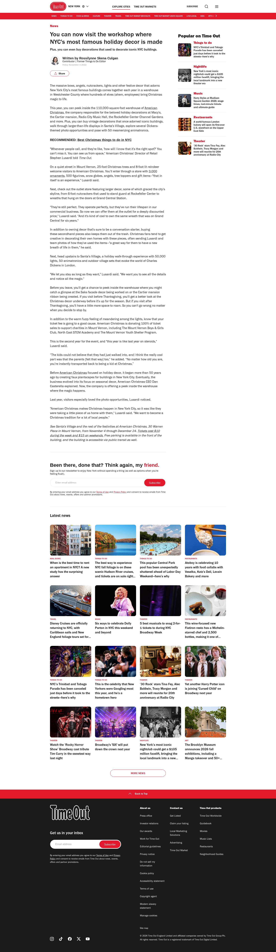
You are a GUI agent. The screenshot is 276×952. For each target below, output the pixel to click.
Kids (202, 16)
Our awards (146, 831)
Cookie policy (147, 873)
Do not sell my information (147, 864)
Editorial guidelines (150, 847)
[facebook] (70, 939)
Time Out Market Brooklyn (137, 16)
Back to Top (141, 794)
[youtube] (88, 939)
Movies (203, 831)
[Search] (206, 6)
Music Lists (206, 839)
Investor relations (149, 824)
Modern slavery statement (148, 906)
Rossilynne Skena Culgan (98, 58)
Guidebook (205, 824)
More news (138, 773)
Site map (144, 928)
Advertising (176, 843)
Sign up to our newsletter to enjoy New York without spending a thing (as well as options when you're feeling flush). (104, 472)
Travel (118, 16)
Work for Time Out (149, 839)
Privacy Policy (120, 492)
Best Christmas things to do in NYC (104, 140)
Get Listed (175, 816)
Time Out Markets (145, 7)
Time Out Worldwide (211, 816)
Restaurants (206, 847)
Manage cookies (148, 916)
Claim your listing (179, 824)
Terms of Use (102, 492)
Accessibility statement (152, 881)
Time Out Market (179, 850)
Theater (107, 16)
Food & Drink (82, 16)
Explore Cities (121, 7)
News (54, 16)
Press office (146, 816)
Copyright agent (148, 896)
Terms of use (146, 889)
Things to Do (66, 16)
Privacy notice (147, 854)
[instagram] (52, 939)
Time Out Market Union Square (168, 16)
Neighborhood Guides (211, 854)
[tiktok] (61, 939)
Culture (96, 16)
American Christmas (73, 373)
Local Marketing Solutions (178, 833)
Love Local (192, 16)
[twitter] (79, 939)
